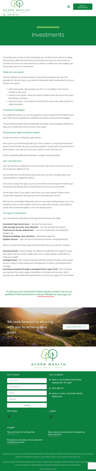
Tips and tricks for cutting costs (21, 432)
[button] (68, 6)
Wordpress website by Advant (48, 469)
